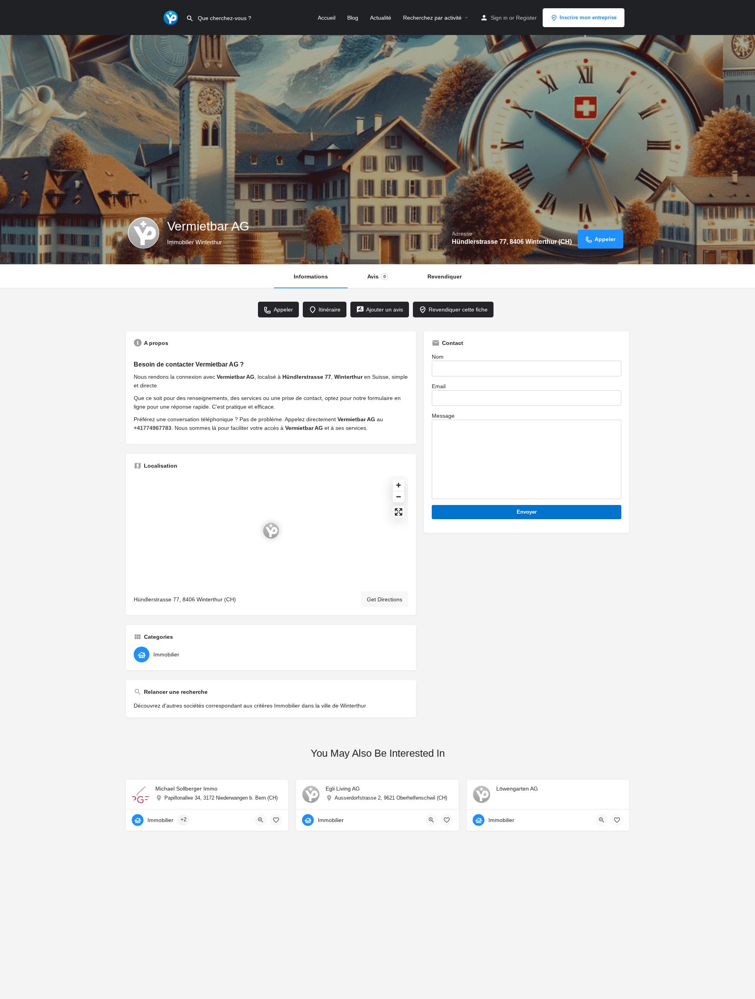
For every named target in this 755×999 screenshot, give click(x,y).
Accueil (326, 18)
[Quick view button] (260, 820)
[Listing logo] (143, 233)
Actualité (380, 18)
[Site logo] (171, 17)
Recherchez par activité (432, 18)
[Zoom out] (398, 496)
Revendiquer (444, 276)
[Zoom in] (398, 485)
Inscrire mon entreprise (588, 17)
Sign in (499, 18)
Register (526, 18)
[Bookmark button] (276, 820)
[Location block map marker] (271, 530)
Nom (438, 357)
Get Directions (384, 599)
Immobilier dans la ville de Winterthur (320, 705)
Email (439, 386)
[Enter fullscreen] (398, 512)
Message (443, 416)
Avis (376, 276)
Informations (311, 276)
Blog (352, 18)
